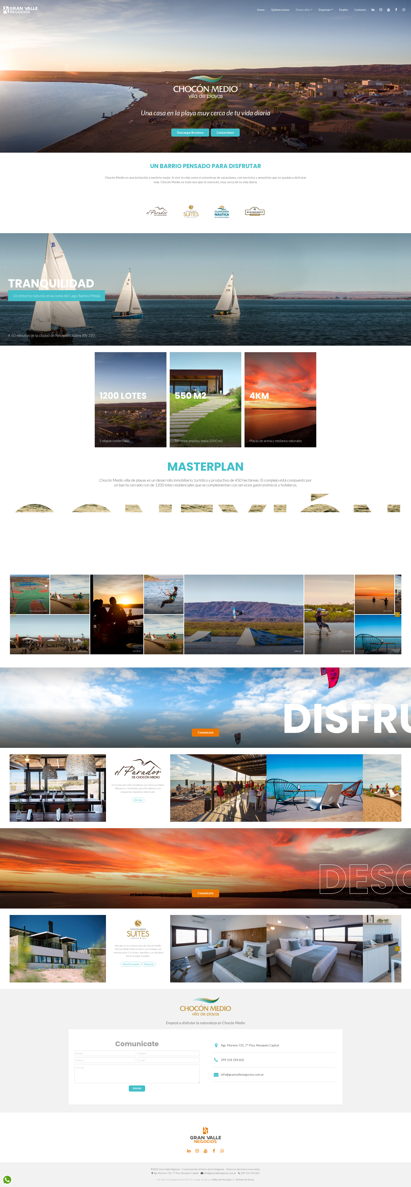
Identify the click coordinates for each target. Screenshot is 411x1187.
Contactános (225, 132)
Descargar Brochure (190, 132)
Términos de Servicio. (245, 1179)
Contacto (360, 9)
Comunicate (205, 732)
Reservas (149, 964)
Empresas (325, 9)
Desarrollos (303, 9)
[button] (397, 614)
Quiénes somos (280, 9)
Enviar (137, 1088)
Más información (131, 964)
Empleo (343, 9)
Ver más (138, 800)
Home (261, 9)
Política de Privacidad (221, 1179)
